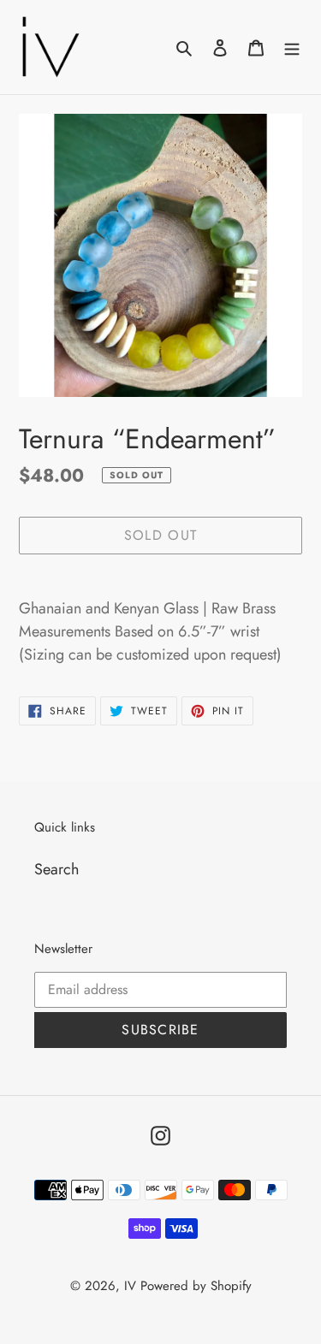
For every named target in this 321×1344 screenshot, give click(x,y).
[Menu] (292, 47)
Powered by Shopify (196, 1285)
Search (56, 869)
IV (130, 1285)
